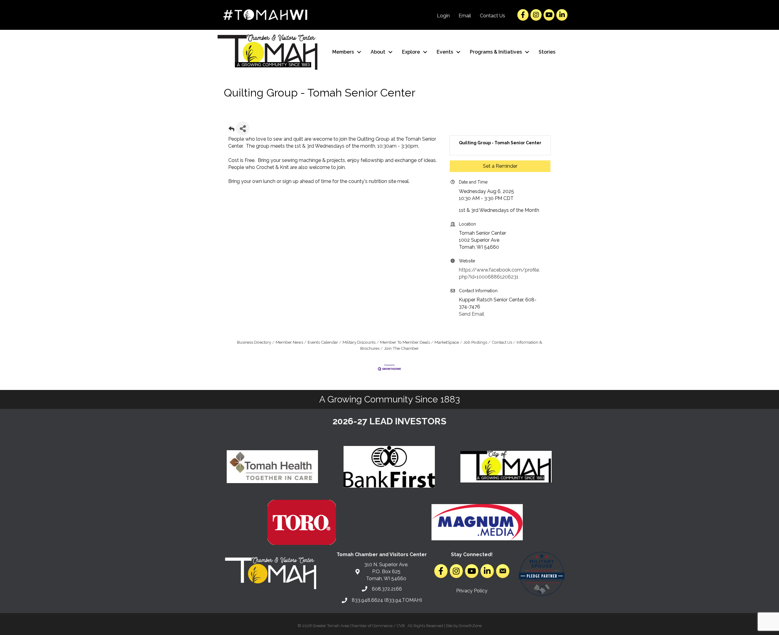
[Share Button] (243, 128)
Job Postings (475, 342)
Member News (289, 342)
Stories (547, 52)
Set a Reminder (500, 166)
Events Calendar (323, 342)
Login (443, 16)
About (378, 52)
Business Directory (254, 342)
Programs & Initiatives (496, 52)
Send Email (471, 314)
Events (445, 52)
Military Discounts (359, 342)
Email (465, 16)
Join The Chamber (401, 348)
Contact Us (492, 16)
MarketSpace (447, 342)
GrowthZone (470, 625)
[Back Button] (231, 130)
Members (343, 52)
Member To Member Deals (405, 342)
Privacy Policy (471, 591)
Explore (411, 52)
